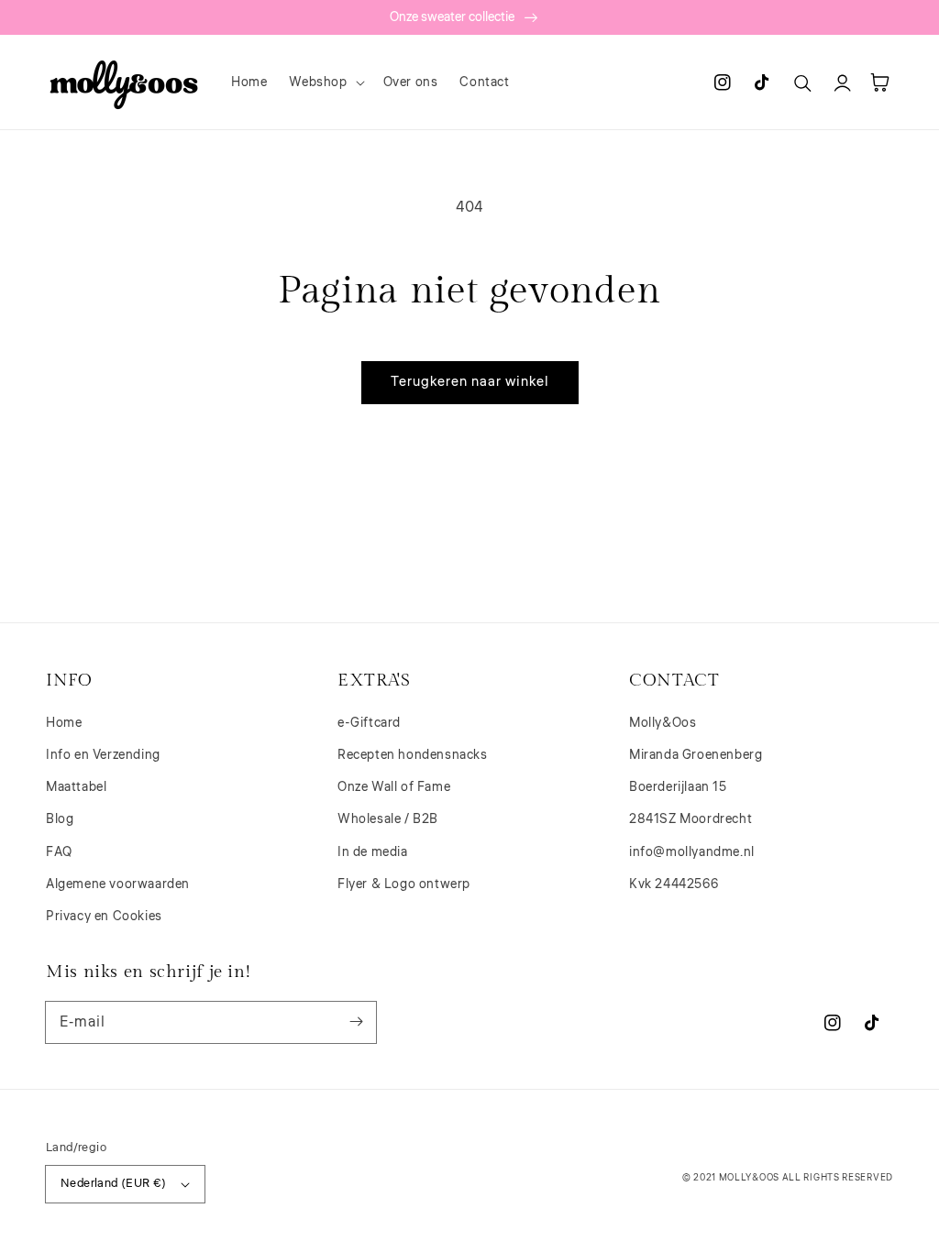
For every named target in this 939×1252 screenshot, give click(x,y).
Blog (59, 819)
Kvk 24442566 (673, 884)
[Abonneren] (356, 1022)
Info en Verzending (103, 755)
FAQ (59, 852)
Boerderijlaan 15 (678, 787)
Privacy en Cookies (104, 916)
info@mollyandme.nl (692, 852)
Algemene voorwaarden (118, 884)
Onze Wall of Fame (393, 787)
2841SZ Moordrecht (690, 819)
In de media (372, 852)
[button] (324, 82)
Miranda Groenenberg (695, 755)
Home (64, 723)
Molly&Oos (662, 723)
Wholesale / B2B (387, 819)
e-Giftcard (369, 723)
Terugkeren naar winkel (470, 381)
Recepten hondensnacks (412, 755)
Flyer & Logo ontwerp (403, 884)
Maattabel (76, 787)
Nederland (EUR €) (114, 1183)
